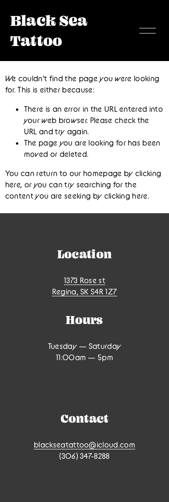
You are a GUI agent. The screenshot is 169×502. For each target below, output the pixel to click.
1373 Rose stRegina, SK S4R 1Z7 (84, 286)
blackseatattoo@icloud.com (84, 444)
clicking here (126, 196)
